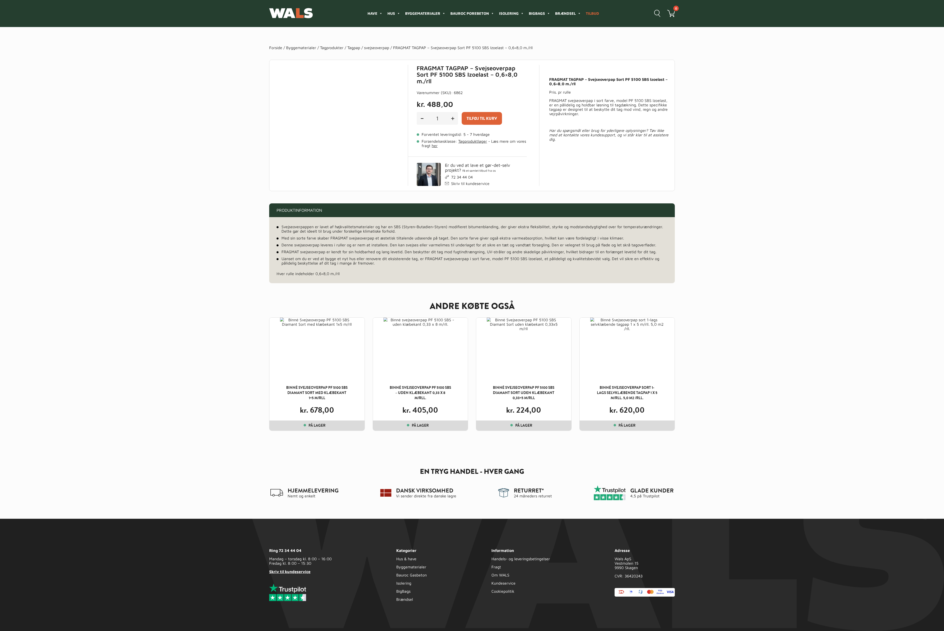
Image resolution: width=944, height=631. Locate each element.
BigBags (403, 591)
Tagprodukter (331, 47)
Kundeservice (503, 583)
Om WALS (500, 575)
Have (372, 13)
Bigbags (537, 13)
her (435, 145)
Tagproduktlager (472, 141)
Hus (391, 13)
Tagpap (353, 47)
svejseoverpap (376, 47)
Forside (275, 47)
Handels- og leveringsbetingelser (520, 559)
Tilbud (592, 13)
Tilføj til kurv (482, 118)
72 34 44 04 (462, 177)
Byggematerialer (422, 13)
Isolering (509, 13)
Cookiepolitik (502, 591)
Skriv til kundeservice (470, 183)
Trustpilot (651, 496)
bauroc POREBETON (469, 13)
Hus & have (406, 559)
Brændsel (565, 13)
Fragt (496, 567)
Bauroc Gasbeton (411, 575)
